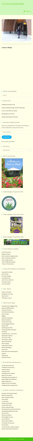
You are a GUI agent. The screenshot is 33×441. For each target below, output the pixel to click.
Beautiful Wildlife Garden (8, 308)
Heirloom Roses (6, 371)
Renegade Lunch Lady (7, 294)
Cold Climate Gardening (8, 312)
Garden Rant (5, 326)
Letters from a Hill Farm (8, 280)
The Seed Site (5, 425)
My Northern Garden (7, 339)
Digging (3, 316)
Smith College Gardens (7, 260)
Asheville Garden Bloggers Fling (9, 306)
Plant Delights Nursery (7, 417)
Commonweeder (13, 4)
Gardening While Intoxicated (9, 330)
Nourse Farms (5, 413)
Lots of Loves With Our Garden (9, 110)
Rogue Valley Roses (6, 381)
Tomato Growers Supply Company (10, 427)
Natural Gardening (6, 341)
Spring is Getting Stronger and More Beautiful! (13, 107)
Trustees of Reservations (8, 264)
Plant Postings (5, 343)
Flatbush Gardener (6, 320)
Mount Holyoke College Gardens (10, 256)
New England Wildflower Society (10, 411)
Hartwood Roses (6, 369)
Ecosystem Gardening (7, 318)
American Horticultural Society (9, 393)
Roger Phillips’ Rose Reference (9, 379)
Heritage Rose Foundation (8, 373)
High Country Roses (7, 375)
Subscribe (6, 137)
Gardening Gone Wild (7, 327)
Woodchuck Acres (6, 357)
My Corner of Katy (6, 337)
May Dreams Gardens (7, 335)
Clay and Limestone (7, 310)
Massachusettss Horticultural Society (11, 409)
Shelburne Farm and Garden (9, 383)
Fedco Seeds (5, 399)
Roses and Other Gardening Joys (10, 351)
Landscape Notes (6, 278)
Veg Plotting (5, 355)
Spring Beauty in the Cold (8, 114)
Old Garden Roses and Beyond (9, 377)
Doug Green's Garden (7, 272)
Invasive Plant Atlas (6, 405)
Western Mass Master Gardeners (10, 429)
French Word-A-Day (7, 322)
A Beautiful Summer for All (8, 104)
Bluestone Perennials (7, 395)
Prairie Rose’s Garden (7, 345)
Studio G (4, 353)
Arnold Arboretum (6, 252)
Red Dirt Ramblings (6, 347)
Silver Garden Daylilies (7, 421)
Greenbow (4, 331)
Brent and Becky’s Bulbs (8, 397)
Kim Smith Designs (6, 276)
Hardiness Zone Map (7, 403)
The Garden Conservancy (8, 423)
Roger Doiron (5, 296)
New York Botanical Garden (8, 258)
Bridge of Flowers (6, 254)
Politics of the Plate (6, 292)
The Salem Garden (6, 282)
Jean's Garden (5, 274)
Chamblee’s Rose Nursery (8, 367)
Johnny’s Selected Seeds (8, 407)
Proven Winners (6, 419)
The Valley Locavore (7, 298)
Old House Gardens (7, 415)
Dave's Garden (5, 314)
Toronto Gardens (6, 284)
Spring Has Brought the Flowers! (10, 117)
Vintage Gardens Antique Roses (9, 385)
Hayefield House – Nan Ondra (9, 333)
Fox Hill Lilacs (5, 401)
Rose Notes (4, 349)
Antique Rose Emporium (8, 365)
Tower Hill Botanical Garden (8, 262)
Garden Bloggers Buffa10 (8, 324)
